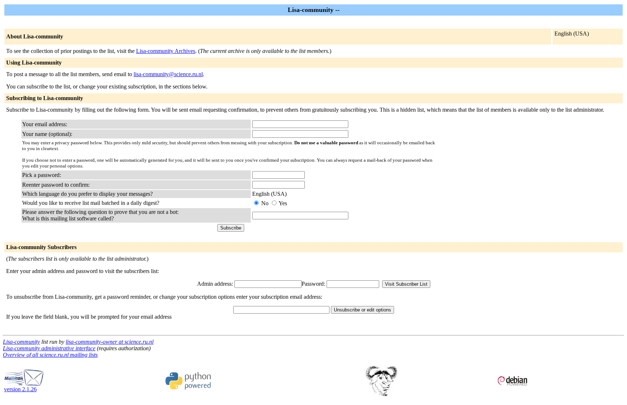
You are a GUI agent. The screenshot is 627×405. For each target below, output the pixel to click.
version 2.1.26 (20, 389)
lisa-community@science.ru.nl (168, 74)
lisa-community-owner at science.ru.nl (109, 342)
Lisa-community (21, 342)
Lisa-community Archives (165, 51)
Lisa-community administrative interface (49, 348)
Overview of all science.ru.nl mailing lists (50, 355)
